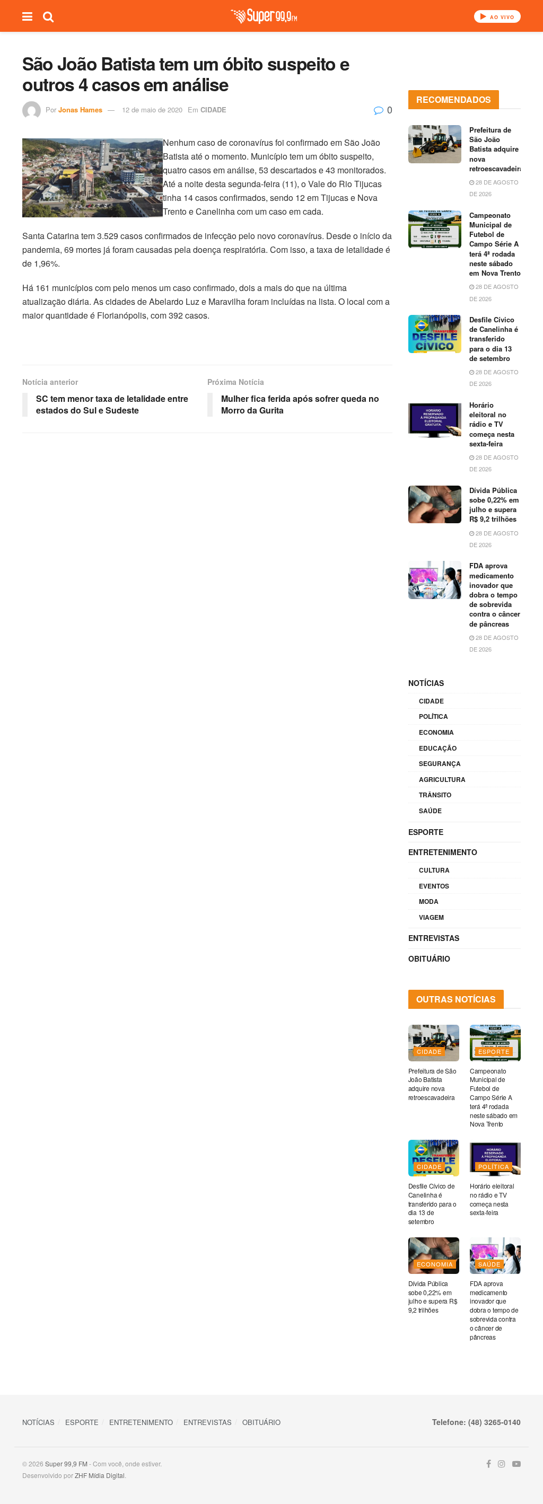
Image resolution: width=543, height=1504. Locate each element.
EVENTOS (434, 886)
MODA (429, 901)
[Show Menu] (27, 16)
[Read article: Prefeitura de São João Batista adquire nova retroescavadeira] (434, 144)
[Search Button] (48, 16)
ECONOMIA (436, 732)
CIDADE (213, 109)
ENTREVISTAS (433, 938)
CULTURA (434, 870)
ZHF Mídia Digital (100, 1475)
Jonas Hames (80, 109)
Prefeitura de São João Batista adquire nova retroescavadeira (496, 149)
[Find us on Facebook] (488, 1464)
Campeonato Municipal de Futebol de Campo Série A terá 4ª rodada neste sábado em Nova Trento (495, 244)
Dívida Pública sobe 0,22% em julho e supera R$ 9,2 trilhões (494, 504)
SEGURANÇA (440, 763)
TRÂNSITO (435, 794)
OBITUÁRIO (429, 958)
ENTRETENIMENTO (442, 852)
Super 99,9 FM (66, 1463)
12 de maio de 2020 (152, 109)
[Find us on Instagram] (501, 1464)
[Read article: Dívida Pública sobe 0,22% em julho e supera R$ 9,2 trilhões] (434, 505)
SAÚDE (430, 810)
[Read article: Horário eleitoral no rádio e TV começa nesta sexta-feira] (434, 419)
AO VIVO (501, 17)
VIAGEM (431, 917)
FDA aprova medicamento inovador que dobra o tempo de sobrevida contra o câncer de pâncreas (494, 594)
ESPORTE (425, 831)
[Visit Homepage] (264, 16)
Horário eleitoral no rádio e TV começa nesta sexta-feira (491, 424)
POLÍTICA (433, 716)
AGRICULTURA (442, 779)
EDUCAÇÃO (438, 748)
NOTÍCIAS (426, 683)
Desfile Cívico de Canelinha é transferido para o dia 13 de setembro (493, 338)
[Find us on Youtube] (516, 1464)
